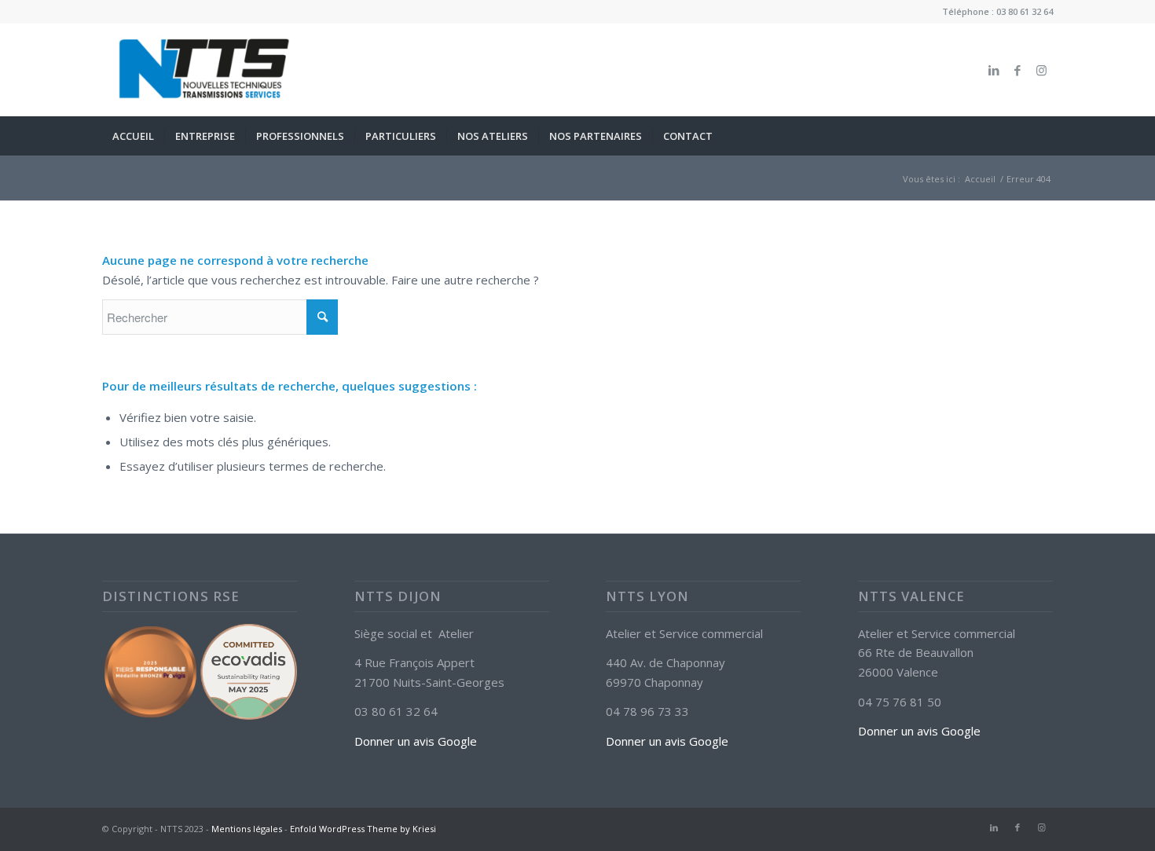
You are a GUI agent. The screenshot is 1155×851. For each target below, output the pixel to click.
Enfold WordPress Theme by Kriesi (363, 828)
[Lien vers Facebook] (1017, 70)
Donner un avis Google (415, 741)
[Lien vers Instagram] (1041, 70)
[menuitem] (133, 136)
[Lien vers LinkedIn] (994, 70)
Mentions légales (246, 828)
